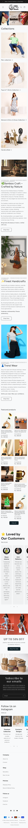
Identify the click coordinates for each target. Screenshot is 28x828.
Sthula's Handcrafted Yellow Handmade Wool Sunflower (7, 432)
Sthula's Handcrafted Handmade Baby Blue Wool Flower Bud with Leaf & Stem (20, 512)
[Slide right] (17, 606)
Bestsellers (5, 771)
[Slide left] (10, 606)
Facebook (5, 801)
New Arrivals (4, 542)
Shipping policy (22, 822)
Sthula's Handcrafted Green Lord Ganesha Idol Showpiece (7, 512)
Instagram (5, 797)
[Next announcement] (25, 1)
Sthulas (7, 820)
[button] (3, 7)
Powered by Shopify (13, 820)
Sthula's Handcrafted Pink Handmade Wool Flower (20, 458)
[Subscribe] (23, 696)
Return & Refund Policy (9, 788)
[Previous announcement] (2, 1)
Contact (5, 762)
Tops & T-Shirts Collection (10, 90)
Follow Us (3, 712)
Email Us (5, 804)
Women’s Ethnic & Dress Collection (13, 120)
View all (14, 523)
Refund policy (6, 822)
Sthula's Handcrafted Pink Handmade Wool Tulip (6, 458)
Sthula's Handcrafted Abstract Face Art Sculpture (6, 484)
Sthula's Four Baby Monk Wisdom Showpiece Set (20, 431)
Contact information (14, 824)
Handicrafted (5, 150)
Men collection (6, 60)
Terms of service (14, 822)
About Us (5, 759)
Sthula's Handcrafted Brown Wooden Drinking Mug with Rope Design (20, 485)
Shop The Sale (14, 648)
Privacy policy (22, 820)
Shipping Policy (7, 784)
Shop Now (6, 229)
